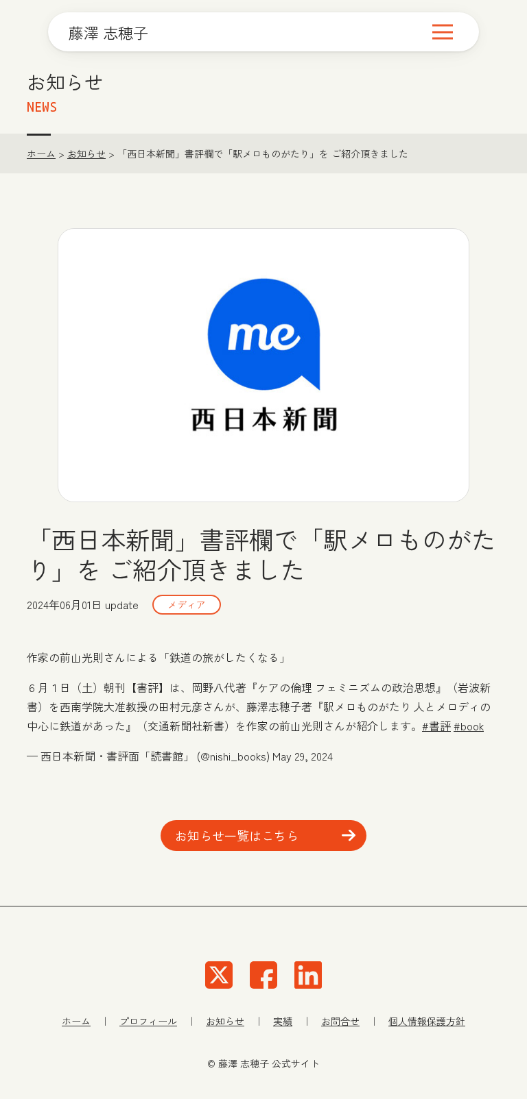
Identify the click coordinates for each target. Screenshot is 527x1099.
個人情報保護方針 (426, 1021)
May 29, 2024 (302, 756)
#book (469, 725)
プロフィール (148, 1021)
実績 (282, 1021)
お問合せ (340, 1021)
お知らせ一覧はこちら (236, 835)
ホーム (76, 1021)
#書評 (436, 725)
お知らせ (225, 1021)
